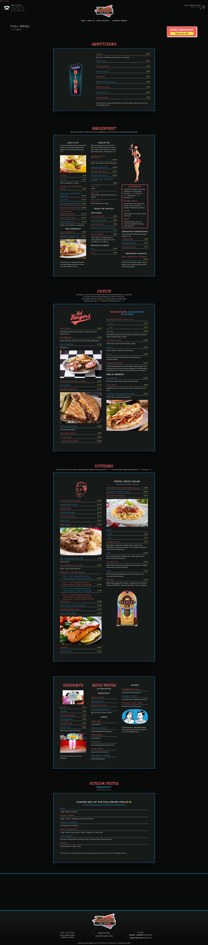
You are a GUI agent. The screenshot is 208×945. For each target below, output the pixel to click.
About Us (91, 21)
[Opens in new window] (200, 9)
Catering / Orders (119, 21)
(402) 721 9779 (16, 5)
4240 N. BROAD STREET (192, 6)
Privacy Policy (127, 943)
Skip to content (4, 1)
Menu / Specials (103, 21)
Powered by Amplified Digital (86, 943)
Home (83, 21)
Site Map (121, 943)
